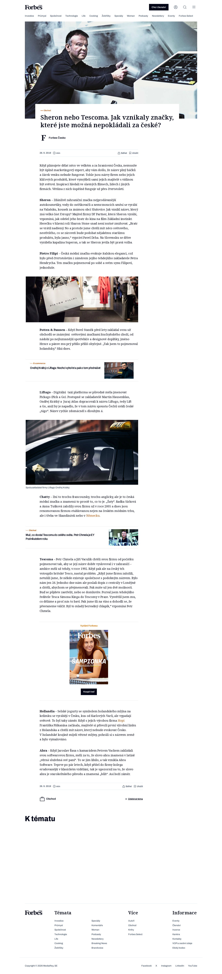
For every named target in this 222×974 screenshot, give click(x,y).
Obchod (132, 925)
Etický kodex (178, 948)
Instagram (166, 966)
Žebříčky (106, 16)
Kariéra (176, 934)
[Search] (185, 7)
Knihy (131, 930)
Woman (131, 16)
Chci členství (159, 7)
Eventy (171, 16)
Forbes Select (186, 16)
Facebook (146, 966)
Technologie (71, 16)
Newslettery (158, 16)
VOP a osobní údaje (182, 943)
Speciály (118, 16)
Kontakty (176, 939)
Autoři (131, 921)
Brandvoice (97, 948)
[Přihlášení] (175, 7)
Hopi (121, 720)
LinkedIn (179, 966)
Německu (93, 515)
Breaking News (99, 943)
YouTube (192, 966)
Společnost (55, 16)
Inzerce (176, 930)
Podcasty (143, 16)
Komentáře (97, 925)
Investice (29, 16)
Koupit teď (88, 692)
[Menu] (194, 7)
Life (83, 16)
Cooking (93, 16)
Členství (176, 925)
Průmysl (42, 16)
